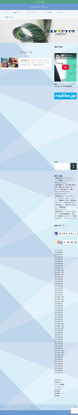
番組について (18, 12)
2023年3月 (58, 344)
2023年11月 (59, 326)
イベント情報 (47, 12)
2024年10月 (59, 301)
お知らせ (57, 382)
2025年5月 (58, 286)
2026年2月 (58, 266)
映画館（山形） (9, 17)
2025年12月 (59, 270)
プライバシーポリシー (11, 412)
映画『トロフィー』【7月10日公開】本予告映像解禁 (64, 85)
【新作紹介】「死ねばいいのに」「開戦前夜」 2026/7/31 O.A (64, 207)
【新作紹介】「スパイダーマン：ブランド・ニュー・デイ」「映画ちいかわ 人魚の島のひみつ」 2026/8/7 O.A (65, 199)
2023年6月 (58, 337)
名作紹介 (57, 391)
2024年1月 (58, 321)
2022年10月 (59, 355)
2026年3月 (58, 264)
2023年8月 (58, 333)
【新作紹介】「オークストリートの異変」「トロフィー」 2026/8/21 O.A (65, 180)
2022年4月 (58, 368)
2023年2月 (58, 346)
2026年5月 (58, 259)
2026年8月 (58, 252)
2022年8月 (58, 359)
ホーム (7, 12)
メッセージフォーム (32, 12)
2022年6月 (58, 364)
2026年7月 (58, 255)
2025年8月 (58, 279)
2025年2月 (58, 293)
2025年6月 (58, 284)
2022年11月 (59, 353)
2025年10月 (59, 275)
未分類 (56, 396)
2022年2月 (58, 370)
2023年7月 (58, 335)
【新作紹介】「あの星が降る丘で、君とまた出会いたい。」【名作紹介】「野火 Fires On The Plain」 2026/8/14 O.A (64, 189)
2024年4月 (58, 315)
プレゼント (60, 12)
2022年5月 (58, 366)
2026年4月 (58, 261)
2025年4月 (58, 288)
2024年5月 (58, 313)
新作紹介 (57, 393)
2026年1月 (58, 268)
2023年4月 (58, 342)
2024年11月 (59, 299)
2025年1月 (58, 295)
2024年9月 (58, 304)
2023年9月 (58, 330)
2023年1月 (58, 348)
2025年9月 (58, 277)
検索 (56, 162)
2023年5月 (58, 339)
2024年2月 (58, 319)
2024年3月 (58, 317)
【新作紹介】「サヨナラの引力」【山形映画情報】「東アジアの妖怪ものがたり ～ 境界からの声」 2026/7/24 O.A (65, 215)
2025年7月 (58, 281)
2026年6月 (58, 257)
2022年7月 (58, 362)
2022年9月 (58, 357)
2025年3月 (58, 290)
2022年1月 (58, 373)
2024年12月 (59, 297)
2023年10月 (59, 328)
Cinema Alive (39, 6)
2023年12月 (59, 324)
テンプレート (59, 387)
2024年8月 (58, 306)
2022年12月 (59, 350)
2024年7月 (58, 308)
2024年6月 (58, 310)
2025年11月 (59, 272)
